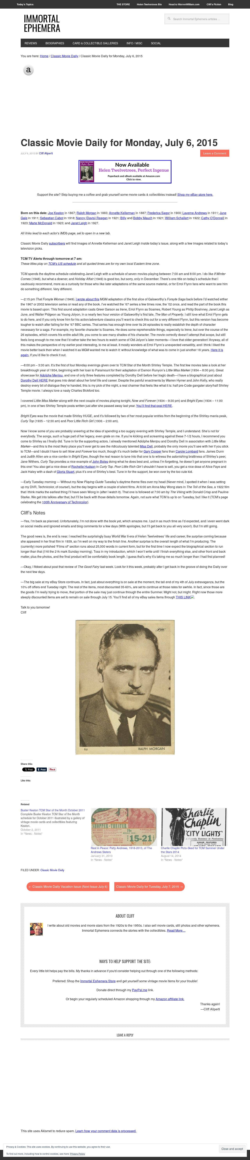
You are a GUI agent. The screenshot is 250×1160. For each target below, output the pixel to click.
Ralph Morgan (86, 213)
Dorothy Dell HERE (34, 380)
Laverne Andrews (194, 213)
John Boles (100, 461)
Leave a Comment (214, 153)
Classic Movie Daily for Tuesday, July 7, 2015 (149, 886)
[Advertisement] (125, 105)
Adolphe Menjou (51, 375)
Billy (123, 218)
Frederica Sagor (158, 213)
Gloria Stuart (65, 471)
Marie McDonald (40, 223)
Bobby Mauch (142, 218)
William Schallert (176, 218)
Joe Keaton (56, 213)
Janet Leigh (79, 223)
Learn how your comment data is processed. (105, 1131)
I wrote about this (87, 299)
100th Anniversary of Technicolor (64, 502)
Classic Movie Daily (52, 870)
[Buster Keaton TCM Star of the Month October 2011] (56, 821)
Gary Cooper (152, 451)
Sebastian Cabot (51, 218)
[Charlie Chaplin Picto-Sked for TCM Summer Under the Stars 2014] (194, 827)
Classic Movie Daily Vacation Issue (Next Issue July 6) (68, 886)
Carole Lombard (187, 451)
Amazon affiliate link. (170, 999)
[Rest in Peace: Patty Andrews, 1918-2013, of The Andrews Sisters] (124, 827)
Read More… (176, 930)
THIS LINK (183, 597)
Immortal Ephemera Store (98, 981)
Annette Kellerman (122, 213)
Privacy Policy (77, 1153)
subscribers (57, 243)
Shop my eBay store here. (195, 194)
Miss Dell (146, 446)
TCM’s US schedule (62, 263)
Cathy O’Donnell (212, 218)
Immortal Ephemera (42, 23)
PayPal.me (139, 990)
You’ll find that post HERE (154, 405)
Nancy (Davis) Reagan (92, 218)
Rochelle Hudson (83, 466)
